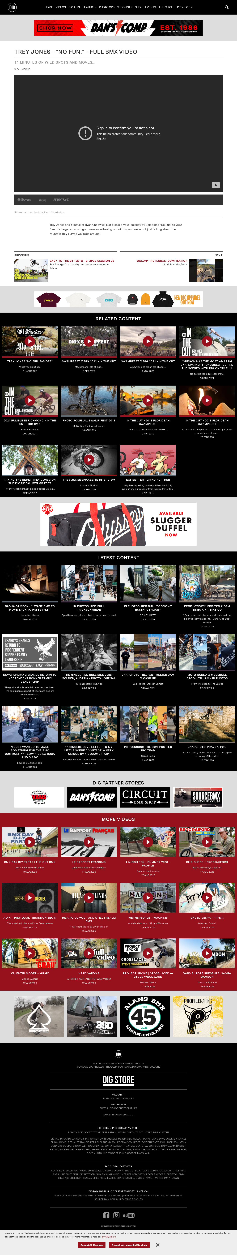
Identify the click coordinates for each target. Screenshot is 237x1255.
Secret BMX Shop (171, 1195)
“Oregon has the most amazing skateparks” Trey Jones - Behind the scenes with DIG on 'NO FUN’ (207, 365)
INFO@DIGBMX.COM (122, 1114)
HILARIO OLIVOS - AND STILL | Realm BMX (89, 919)
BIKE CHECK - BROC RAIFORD (207, 862)
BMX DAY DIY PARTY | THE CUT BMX (30, 862)
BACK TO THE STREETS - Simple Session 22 (82, 260)
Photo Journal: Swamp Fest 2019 (88, 420)
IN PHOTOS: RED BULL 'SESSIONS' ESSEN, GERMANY (148, 608)
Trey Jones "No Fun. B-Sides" (30, 361)
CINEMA (107, 1170)
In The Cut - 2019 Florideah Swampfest (148, 422)
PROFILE (150, 1174)
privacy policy (108, 1236)
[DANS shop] (92, 797)
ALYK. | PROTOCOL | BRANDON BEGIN (29, 917)
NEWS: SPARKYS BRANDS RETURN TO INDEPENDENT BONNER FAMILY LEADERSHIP (30, 678)
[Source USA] (198, 797)
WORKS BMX (162, 1178)
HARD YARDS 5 (89, 973)
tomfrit (118, 1226)
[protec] (39, 1016)
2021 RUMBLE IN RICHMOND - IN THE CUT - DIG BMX (30, 422)
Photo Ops (107, 7)
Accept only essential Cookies (129, 1244)
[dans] (118, 28)
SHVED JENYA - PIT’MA (207, 917)
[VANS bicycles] (39, 797)
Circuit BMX (70, 1195)
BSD (83, 1170)
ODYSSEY (138, 1174)
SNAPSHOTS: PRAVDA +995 (207, 747)
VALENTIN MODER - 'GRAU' (30, 973)
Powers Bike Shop (148, 1195)
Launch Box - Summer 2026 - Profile (148, 863)
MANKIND (114, 1174)
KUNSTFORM (88, 1174)
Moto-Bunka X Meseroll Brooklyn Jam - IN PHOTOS (207, 676)
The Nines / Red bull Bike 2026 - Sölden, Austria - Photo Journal (89, 676)
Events (150, 7)
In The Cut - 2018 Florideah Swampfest (207, 422)
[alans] (145, 1016)
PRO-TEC (172, 1174)
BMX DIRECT (72, 1170)
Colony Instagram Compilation (162, 260)
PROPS (161, 1174)
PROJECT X (184, 7)
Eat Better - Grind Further (148, 479)
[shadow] (24, 199)
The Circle (166, 7)
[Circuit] (145, 797)
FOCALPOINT (166, 1170)
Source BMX (101, 1199)
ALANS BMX (57, 1170)
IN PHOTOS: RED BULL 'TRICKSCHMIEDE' (89, 608)
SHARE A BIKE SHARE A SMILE (117, 1178)
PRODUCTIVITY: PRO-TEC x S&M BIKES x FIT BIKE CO (207, 608)
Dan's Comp (86, 1195)
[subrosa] (61, 199)
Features (89, 7)
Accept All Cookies (92, 1244)
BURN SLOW (94, 1170)
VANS (149, 1178)
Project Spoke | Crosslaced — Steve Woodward (148, 975)
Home (49, 7)
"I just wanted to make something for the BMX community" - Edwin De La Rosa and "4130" (30, 752)
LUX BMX (102, 1174)
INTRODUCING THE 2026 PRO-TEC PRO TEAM (148, 748)
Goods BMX (115, 1195)
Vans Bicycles (134, 1199)
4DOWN (174, 1178)
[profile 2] (198, 1016)
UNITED (140, 1178)
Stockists (124, 7)
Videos (61, 7)
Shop (138, 7)
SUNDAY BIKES (91, 1178)
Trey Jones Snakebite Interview (89, 479)
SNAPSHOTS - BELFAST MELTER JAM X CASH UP (148, 676)
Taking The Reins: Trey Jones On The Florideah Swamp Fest (30, 481)
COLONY (118, 1170)
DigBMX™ (138, 1063)
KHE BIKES (66, 1174)
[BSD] (92, 1016)
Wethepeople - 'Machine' (148, 917)
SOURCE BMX (73, 1178)
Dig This (74, 7)
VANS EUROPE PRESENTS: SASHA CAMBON (207, 975)
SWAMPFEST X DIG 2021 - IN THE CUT (148, 361)
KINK (76, 1174)
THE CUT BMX (132, 1170)
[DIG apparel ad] (118, 299)
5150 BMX (100, 1195)
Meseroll (129, 1195)
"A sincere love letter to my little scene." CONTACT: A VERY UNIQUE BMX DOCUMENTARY (89, 750)
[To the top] (118, 1054)
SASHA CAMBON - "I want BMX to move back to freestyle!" (30, 608)
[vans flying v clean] (42, 199)
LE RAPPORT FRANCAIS (89, 862)
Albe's (57, 1195)
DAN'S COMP (149, 1170)
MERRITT (126, 1174)
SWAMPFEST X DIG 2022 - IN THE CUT (89, 361)
